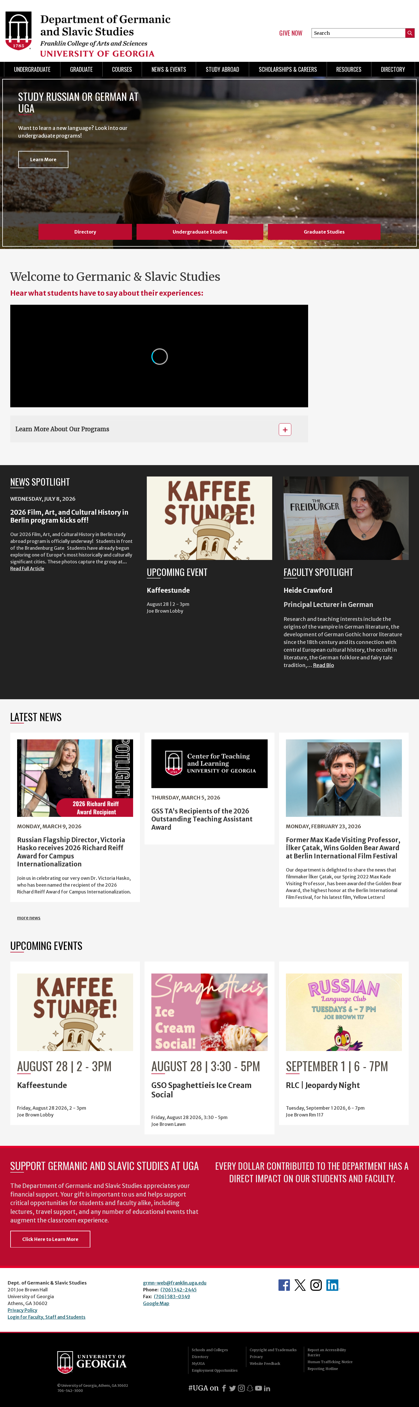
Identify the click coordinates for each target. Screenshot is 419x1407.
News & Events (169, 69)
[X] (232, 1388)
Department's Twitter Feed (300, 1285)
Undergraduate (32, 69)
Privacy (256, 1357)
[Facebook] (224, 1388)
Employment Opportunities (215, 1370)
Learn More (43, 159)
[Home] (104, 28)
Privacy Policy (22, 1310)
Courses (122, 69)
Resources (348, 69)
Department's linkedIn (333, 1285)
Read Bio (323, 665)
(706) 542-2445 (178, 1290)
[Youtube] (258, 1388)
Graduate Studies (324, 232)
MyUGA (198, 1363)
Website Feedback (265, 1363)
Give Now (290, 33)
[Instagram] (241, 1388)
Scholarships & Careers (288, 69)
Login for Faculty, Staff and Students (47, 1317)
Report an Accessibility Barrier (327, 1352)
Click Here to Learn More (50, 1239)
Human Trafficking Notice (330, 1362)
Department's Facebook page (284, 1285)
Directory (393, 69)
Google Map (156, 1303)
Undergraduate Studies (200, 232)
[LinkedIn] (267, 1388)
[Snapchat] (250, 1388)
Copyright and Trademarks (273, 1350)
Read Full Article (27, 568)
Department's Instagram (316, 1285)
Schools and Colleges (210, 1350)
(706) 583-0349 (172, 1296)
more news (28, 918)
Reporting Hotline (323, 1369)
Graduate (81, 69)
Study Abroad (222, 69)
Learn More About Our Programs (62, 429)
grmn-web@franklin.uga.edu (174, 1283)
